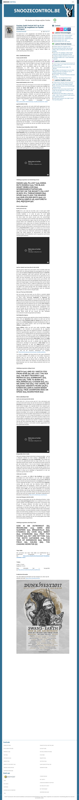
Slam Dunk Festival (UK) (45, 764)
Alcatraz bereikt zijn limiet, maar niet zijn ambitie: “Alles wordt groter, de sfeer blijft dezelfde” (62, 50)
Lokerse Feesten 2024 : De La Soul (61, 41)
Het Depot (42, 779)
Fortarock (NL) (7, 758)
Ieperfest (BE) (7, 751)
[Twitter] (65, 29)
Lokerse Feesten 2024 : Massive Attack (62, 35)
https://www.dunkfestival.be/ (33, 578)
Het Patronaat (43, 788)
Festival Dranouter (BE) (46, 751)
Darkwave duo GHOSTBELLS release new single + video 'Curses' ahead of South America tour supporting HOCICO (63, 95)
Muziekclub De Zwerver (9, 790)
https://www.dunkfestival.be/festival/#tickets (29, 569)
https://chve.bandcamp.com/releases (38, 494)
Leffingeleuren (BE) (8, 770)
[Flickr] (62, 29)
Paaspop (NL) (43, 758)
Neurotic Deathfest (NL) (10, 764)
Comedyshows (43, 776)
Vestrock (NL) (43, 761)
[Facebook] (69, 29)
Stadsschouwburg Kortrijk (47, 782)
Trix (5, 793)
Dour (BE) (42, 754)
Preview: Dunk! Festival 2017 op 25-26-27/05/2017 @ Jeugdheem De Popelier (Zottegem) (30, 27)
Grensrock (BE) (43, 767)
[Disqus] (33, 677)
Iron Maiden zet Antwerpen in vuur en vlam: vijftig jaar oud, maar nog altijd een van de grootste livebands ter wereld (63, 72)
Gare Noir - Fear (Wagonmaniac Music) (62, 77)
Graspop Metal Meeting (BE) (47, 745)
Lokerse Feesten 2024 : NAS (60, 40)
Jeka (5, 780)
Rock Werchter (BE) (8, 748)
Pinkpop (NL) (6, 761)
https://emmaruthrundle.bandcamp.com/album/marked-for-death (32, 101)
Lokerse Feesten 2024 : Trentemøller (62, 37)
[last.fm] (58, 29)
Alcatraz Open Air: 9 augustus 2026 (61, 46)
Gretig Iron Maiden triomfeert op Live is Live (63, 56)
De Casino (6, 783)
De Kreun (6, 786)
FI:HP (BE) (6, 754)
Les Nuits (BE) (43, 748)
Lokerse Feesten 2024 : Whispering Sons (63, 38)
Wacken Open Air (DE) (9, 767)
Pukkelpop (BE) (7, 745)
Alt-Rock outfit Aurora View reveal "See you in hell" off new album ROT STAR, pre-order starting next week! (63, 90)
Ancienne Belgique (44, 792)
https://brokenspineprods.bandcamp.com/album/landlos (32, 352)
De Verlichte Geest (44, 785)
